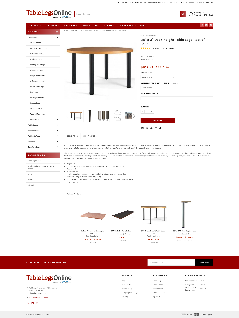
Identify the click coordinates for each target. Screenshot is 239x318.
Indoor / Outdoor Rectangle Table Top (92, 232)
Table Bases (51, 26)
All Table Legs (35, 43)
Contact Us (126, 285)
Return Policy (126, 289)
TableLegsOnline (34, 161)
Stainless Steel (36, 108)
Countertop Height (37, 54)
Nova (30, 174)
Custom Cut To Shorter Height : (159, 83)
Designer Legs (36, 59)
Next (134, 116)
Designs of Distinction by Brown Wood (41, 167)
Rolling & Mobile (37, 97)
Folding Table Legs (37, 65)
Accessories (70, 26)
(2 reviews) (156, 48)
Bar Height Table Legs (38, 48)
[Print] (151, 128)
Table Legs (33, 26)
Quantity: (145, 107)
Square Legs (35, 103)
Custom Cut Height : (150, 94)
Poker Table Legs (37, 87)
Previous (66, 116)
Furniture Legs (126, 26)
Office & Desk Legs (38, 81)
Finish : (148, 73)
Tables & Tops (90, 26)
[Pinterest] (211, 25)
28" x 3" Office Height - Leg (184, 231)
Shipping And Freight (129, 293)
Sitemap (124, 297)
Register (209, 2)
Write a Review (168, 48)
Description (72, 136)
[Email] (147, 128)
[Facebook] (206, 25)
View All (31, 185)
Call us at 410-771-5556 (38, 297)
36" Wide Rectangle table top (123, 231)
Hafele (30, 180)
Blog (142, 26)
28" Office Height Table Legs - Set (153, 232)
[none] (100, 71)
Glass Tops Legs (36, 70)
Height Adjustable (37, 76)
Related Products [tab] (74, 194)
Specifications (90, 136)
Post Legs (34, 92)
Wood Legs (34, 119)
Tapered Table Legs (37, 114)
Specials (108, 26)
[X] (202, 25)
